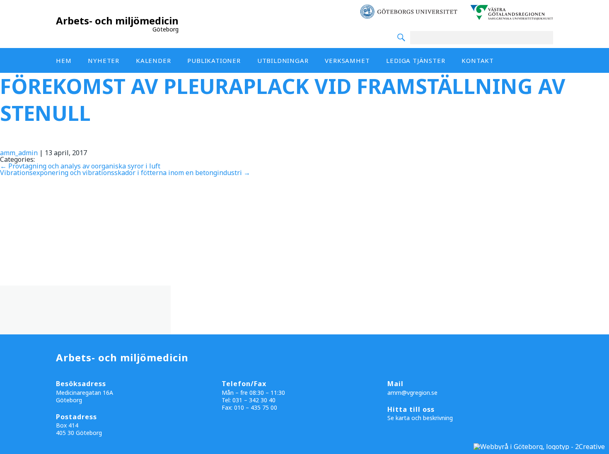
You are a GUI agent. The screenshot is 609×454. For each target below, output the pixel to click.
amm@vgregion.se (412, 392)
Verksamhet (347, 60)
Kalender (153, 60)
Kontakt (478, 60)
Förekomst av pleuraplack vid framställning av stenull (283, 99)
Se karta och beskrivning (420, 418)
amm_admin (19, 152)
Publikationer (213, 60)
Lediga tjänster (415, 60)
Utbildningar (283, 60)
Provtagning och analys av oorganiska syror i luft (80, 166)
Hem (63, 60)
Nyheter (103, 60)
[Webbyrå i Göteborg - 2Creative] (539, 446)
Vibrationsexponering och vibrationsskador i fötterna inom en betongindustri (125, 172)
